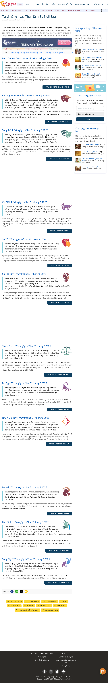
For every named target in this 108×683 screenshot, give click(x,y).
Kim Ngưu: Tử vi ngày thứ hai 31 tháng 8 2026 (61, 52)
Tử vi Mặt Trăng (60, 10)
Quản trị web (67, 676)
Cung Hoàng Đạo (82, 4)
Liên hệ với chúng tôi (66, 657)
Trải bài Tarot (45, 606)
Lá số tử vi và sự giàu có (93, 153)
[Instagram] (51, 671)
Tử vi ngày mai (33, 602)
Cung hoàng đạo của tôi (77, 10)
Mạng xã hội (66, 665)
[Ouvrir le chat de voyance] (102, 671)
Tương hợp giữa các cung (28, 610)
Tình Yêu (44, 4)
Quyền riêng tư (56, 676)
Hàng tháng (34, 10)
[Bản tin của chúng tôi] (101, 10)
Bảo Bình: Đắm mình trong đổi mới (92, 67)
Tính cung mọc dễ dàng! (93, 168)
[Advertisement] (37, 183)
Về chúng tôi (42, 657)
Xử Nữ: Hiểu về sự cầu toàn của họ (93, 59)
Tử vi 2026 (4, 10)
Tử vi (20, 4)
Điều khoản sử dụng (42, 660)
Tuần (26, 10)
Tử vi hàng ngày (16, 10)
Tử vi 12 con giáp (32, 4)
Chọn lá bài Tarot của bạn (93, 146)
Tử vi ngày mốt (51, 602)
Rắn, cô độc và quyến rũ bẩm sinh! (91, 76)
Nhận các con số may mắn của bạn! (93, 160)
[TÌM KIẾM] (105, 10)
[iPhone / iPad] (57, 671)
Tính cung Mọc (46, 10)
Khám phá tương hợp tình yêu (93, 51)
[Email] (26, 591)
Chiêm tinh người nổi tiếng (62, 4)
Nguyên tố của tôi (96, 10)
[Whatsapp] (17, 591)
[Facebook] (12, 591)
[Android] (63, 671)
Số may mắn (61, 606)
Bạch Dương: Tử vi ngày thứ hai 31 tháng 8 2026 (27, 52)
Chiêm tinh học (98, 4)
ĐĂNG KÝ (90, 119)
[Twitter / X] (21, 591)
